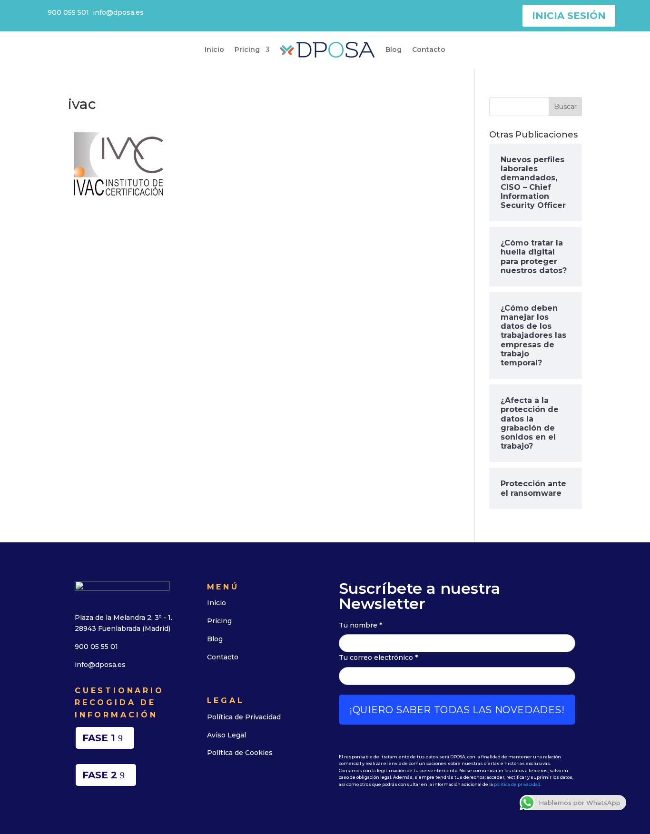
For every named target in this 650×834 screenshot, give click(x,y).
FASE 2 (99, 775)
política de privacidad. (518, 784)
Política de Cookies (240, 752)
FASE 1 (98, 738)
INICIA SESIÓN (569, 15)
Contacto (428, 49)
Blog (393, 49)
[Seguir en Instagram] (262, 782)
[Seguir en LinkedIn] (216, 782)
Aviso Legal (226, 735)
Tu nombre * (360, 625)
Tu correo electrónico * (378, 657)
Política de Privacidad (244, 717)
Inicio (214, 49)
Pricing (247, 49)
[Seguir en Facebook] (239, 782)
